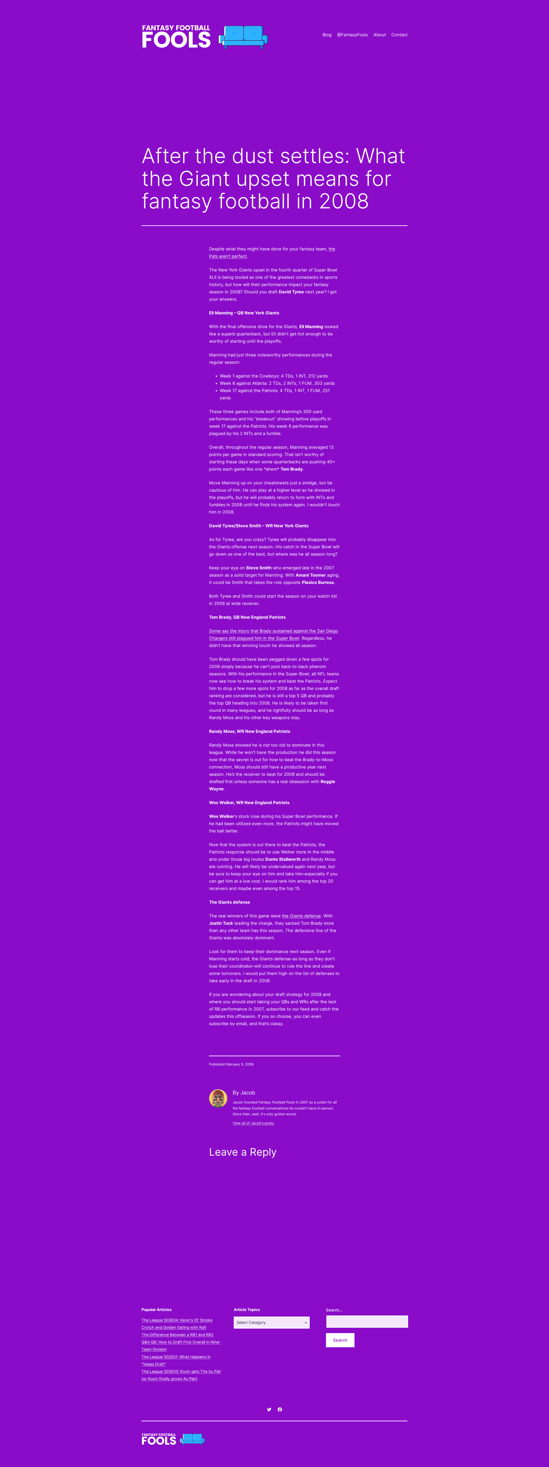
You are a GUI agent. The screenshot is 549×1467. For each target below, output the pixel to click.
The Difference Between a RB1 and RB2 (178, 1334)
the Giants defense (301, 915)
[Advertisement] (274, 106)
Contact (399, 34)
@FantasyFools (352, 34)
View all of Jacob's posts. (253, 1123)
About (380, 34)
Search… (334, 1310)
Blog (327, 34)
